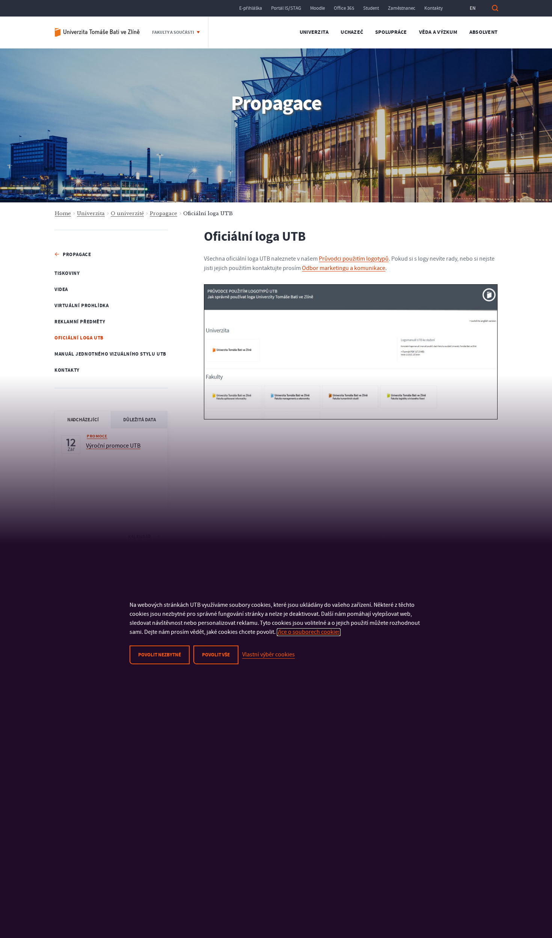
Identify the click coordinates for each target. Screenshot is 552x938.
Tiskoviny (67, 273)
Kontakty (433, 8)
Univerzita (314, 32)
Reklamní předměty (79, 321)
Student (371, 8)
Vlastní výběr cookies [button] (268, 654)
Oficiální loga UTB (79, 338)
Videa (61, 289)
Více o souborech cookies (309, 632)
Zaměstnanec (401, 8)
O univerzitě (127, 213)
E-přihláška (250, 8)
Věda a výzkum (438, 32)
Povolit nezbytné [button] (159, 654)
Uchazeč (352, 32)
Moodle (317, 8)
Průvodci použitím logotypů (354, 258)
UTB (97, 32)
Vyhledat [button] (495, 8)
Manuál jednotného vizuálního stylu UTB (110, 354)
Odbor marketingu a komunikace (343, 268)
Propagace (163, 213)
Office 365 (344, 8)
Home (63, 213)
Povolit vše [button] (216, 654)
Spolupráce (391, 32)
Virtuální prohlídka (81, 305)
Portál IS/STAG (286, 8)
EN (472, 8)
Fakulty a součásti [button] (173, 32)
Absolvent (483, 32)
